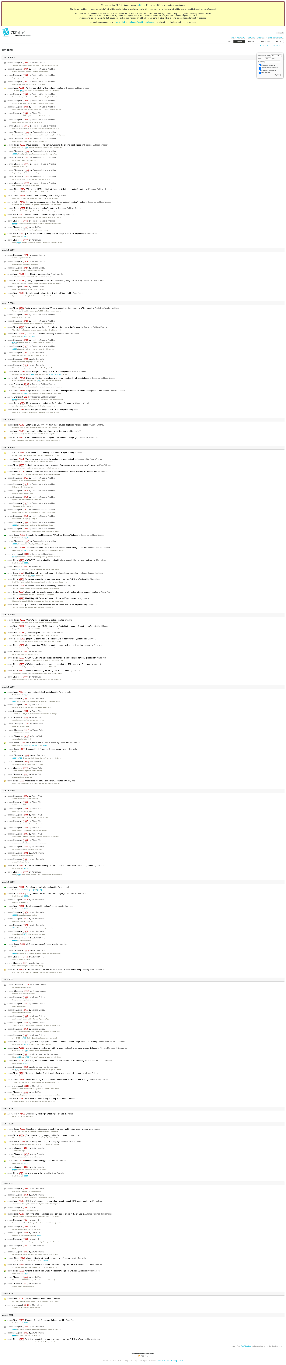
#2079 (45, 1261)
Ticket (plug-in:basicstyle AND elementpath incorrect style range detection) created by (54, 645)
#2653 (19, 1057)
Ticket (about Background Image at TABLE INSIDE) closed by (46, 372)
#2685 (14, 525)
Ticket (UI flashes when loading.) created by (44, 208)
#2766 (19, 569)
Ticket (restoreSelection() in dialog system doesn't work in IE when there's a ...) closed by (56, 865)
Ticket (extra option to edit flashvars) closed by (39, 692)
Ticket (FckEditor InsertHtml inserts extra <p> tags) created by (44, 431)
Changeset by (26, 62)
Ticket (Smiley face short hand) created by (33, 1299)
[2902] (26, 695)
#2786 (14, 223)
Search (278, 41)
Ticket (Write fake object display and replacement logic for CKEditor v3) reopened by (54, 1264)
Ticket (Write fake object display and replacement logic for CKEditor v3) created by (53, 1339)
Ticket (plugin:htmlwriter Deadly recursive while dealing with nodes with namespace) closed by (66, 391)
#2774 (14, 399)
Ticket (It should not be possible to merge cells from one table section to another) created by (59, 465)
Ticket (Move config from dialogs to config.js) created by (44, 1141)
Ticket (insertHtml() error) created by (35, 274)
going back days (266, 58)
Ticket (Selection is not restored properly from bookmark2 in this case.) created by (54, 1129)
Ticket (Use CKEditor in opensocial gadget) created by (39, 620)
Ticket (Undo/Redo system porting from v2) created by (41, 781)
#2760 (19, 874)
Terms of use (163, 1360)
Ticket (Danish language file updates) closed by (40, 906)
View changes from (264, 55)
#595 (60, 374)
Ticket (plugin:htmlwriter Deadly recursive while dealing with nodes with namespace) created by (58, 592)
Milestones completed (268, 65)
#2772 (19, 242)
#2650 (14, 915)
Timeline (239, 41)
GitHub (142, 5)
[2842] (26, 1323)
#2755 (20, 758)
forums (33, 575)
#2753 (17, 1069)
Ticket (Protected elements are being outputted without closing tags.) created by (52, 437)
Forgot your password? (275, 37)
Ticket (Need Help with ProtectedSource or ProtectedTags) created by (48, 598)
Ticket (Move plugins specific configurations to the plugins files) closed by (57, 145)
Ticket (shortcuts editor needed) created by (36, 195)
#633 (14, 1335)
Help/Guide (241, 37)
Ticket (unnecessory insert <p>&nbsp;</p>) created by (40, 1114)
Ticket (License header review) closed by (43, 333)
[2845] (26, 1273)
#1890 (51, 374)
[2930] (26, 236)
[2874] (31, 745)
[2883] (26, 745)
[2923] (34, 336)
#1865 (14, 557)
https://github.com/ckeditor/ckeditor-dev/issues (134, 22)
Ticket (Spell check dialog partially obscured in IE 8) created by (44, 453)
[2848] (39, 1235)
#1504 (14, 342)
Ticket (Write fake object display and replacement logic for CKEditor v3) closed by (53, 579)
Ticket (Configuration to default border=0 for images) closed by (46, 893)
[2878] (26, 909)
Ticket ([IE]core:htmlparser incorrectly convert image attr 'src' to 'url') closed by (52, 234)
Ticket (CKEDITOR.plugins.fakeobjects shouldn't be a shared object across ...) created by (56, 658)
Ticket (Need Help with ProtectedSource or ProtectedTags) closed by (55, 573)
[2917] (26, 393)
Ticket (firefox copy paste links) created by (36, 632)
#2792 (22, 90)
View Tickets (265, 41)
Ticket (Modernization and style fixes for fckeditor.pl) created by (48, 403)
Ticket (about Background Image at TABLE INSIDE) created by (42, 410)
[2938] (26, 147)
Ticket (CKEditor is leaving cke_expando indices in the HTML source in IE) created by (55, 664)
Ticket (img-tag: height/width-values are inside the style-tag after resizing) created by (56, 280)
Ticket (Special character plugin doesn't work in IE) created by (46, 293)
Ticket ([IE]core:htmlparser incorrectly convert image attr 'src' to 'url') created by (52, 605)
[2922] (26, 336)
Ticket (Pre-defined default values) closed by (38, 887)
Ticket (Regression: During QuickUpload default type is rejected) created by (52, 1073)
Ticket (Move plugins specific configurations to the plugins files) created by (57, 327)
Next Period (277, 46)
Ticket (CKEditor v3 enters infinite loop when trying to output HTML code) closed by (61, 378)
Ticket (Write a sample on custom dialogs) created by (41, 214)
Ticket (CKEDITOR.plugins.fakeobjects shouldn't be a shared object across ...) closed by (56, 560)
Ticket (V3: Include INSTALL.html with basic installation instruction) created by (59, 189)
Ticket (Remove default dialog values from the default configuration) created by (59, 202)
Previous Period (265, 46)
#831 (33, 374)
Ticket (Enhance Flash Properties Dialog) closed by (42, 749)
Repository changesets (268, 70)
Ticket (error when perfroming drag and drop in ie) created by (41, 1099)
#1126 (14, 1169)
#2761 (24, 1038)
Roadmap (251, 41)
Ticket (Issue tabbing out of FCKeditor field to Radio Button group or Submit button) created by (57, 626)
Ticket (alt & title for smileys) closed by (36, 944)
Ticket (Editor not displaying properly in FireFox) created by (43, 1135)
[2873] (37, 745)
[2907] (26, 538)
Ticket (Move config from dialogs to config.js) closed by (43, 743)
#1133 (14, 1329)
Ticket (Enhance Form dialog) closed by (36, 1161)
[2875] (39, 890)
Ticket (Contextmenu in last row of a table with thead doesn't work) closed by (58, 548)
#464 (56, 374)
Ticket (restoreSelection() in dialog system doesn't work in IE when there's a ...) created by (57, 1080)
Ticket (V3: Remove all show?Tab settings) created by (48, 88)
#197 (14, 701)
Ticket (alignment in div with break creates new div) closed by (46, 1258)
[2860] (25, 1063)
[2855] (26, 1163)
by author (261, 61)
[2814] (26, 1176)
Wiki (229, 41)
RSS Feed (144, 1356)
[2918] (39, 381)
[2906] (26, 550)
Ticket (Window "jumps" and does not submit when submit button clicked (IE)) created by (57, 472)
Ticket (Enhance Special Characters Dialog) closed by (42, 1320)
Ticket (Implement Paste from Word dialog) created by (41, 586)
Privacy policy (177, 1360)
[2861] (26, 1044)
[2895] (45, 745)
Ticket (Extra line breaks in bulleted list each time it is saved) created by (55, 969)
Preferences (261, 37)
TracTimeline (246, 1346)
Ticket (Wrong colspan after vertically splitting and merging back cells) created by (54, 459)
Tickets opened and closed (269, 67)
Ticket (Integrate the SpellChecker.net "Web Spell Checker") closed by (56, 535)
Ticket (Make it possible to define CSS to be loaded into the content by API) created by (63, 308)
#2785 (14, 154)
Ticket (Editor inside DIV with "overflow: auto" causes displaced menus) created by (55, 425)
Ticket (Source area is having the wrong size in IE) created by (44, 670)
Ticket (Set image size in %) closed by (35, 1173)
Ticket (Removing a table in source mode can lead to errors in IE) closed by (59, 1060)
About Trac (251, 37)
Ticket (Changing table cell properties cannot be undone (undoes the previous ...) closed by (66, 1041)
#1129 (14, 758)
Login (232, 37)
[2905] (26, 563)
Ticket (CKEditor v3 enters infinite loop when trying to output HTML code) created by (54, 1201)
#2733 (27, 1057)
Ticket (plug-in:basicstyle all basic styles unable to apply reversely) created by (52, 639)
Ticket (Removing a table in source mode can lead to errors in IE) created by (59, 1214)
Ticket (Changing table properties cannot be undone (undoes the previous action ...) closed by (67, 1048)
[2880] (26, 868)
